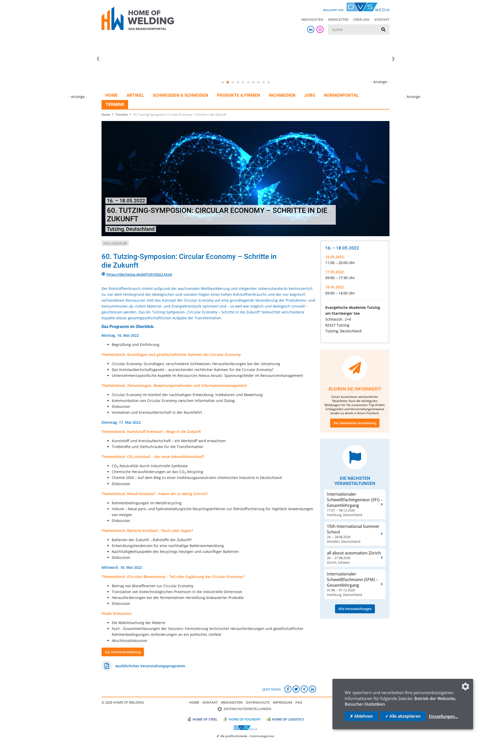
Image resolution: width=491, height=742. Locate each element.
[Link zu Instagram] (319, 29)
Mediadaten (312, 19)
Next (393, 58)
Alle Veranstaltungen (355, 608)
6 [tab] (248, 82)
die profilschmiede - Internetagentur (247, 736)
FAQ (298, 702)
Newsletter (338, 19)
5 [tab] (243, 82)
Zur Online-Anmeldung (123, 652)
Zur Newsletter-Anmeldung (354, 423)
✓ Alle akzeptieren (403, 716)
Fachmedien (282, 95)
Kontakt (381, 19)
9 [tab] (263, 82)
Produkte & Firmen (238, 95)
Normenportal (341, 95)
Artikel (135, 95)
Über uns (361, 19)
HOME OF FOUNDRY (245, 719)
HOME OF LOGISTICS (288, 719)
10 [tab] (268, 82)
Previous (98, 58)
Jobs (309, 95)
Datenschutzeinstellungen (247, 709)
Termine (114, 104)
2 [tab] (227, 82)
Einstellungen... (443, 716)
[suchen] (383, 29)
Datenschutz (258, 702)
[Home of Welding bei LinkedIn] (310, 29)
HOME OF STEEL (205, 719)
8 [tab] (258, 82)
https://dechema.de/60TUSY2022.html (139, 274)
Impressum (282, 702)
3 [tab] (232, 82)
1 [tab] (222, 82)
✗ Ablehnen (361, 716)
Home (111, 95)
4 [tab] (237, 82)
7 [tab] (253, 82)
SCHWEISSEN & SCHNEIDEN (180, 95)
